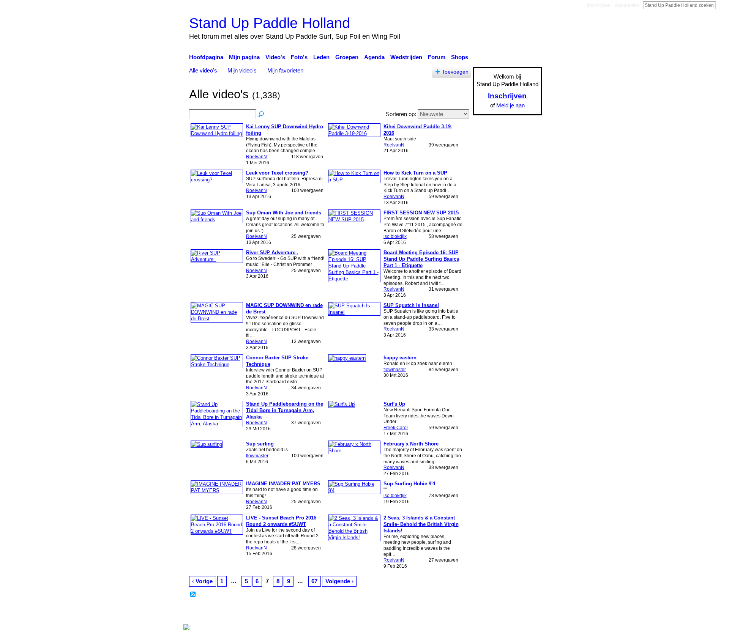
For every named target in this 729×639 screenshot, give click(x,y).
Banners (390, 612)
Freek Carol (395, 427)
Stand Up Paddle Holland (269, 23)
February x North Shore (411, 444)
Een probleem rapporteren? (442, 612)
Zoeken (722, 5)
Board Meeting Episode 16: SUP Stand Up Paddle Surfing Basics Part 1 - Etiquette (421, 259)
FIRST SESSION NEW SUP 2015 (421, 213)
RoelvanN (256, 156)
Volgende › (339, 581)
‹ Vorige (202, 581)
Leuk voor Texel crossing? (277, 173)
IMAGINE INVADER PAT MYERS (283, 483)
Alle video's (203, 70)
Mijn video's (242, 70)
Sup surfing (260, 444)
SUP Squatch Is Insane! (411, 305)
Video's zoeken (261, 114)
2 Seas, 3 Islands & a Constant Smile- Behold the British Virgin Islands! (421, 524)
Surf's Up (394, 404)
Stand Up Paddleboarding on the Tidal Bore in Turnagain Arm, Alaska (284, 410)
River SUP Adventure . (272, 252)
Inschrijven (599, 5)
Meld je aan (510, 105)
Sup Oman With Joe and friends (283, 213)
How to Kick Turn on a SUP (415, 173)
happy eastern (400, 357)
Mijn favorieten (285, 70)
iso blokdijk (395, 236)
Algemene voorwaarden (512, 612)
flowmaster (394, 369)
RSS (193, 594)
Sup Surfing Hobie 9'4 (409, 483)
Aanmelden (627, 5)
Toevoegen (455, 72)
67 (314, 581)
